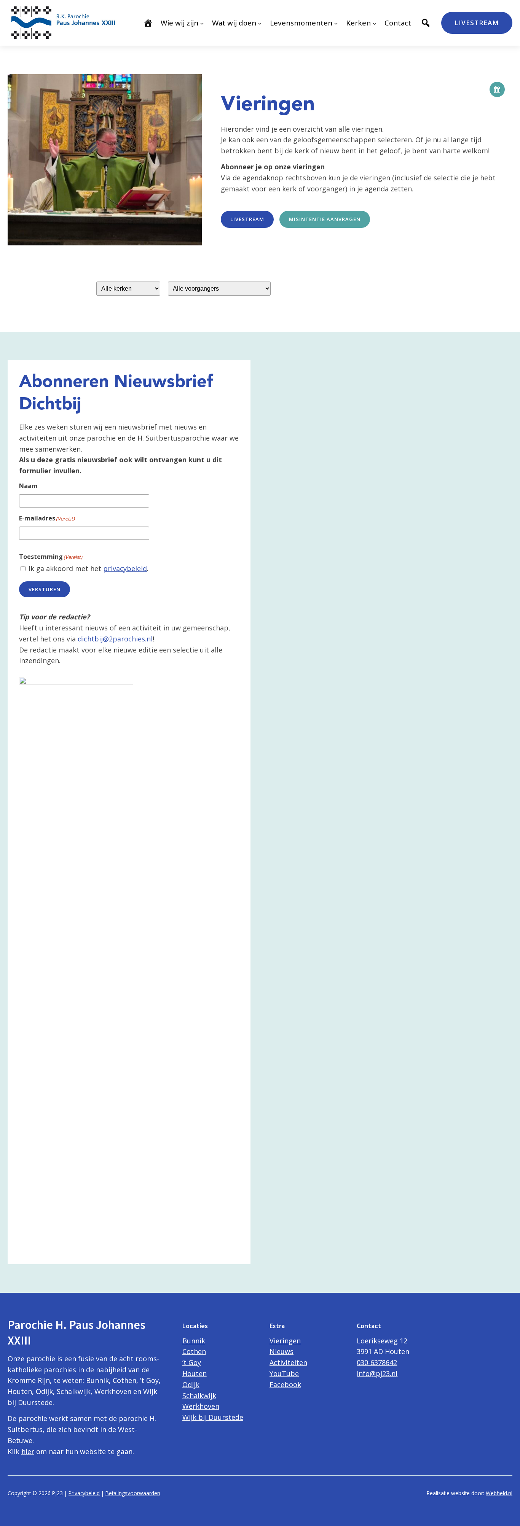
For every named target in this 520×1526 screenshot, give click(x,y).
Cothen (194, 1351)
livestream (247, 219)
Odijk (190, 1384)
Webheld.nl (499, 1493)
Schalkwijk (199, 1395)
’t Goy (191, 1362)
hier (27, 1451)
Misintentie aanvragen (324, 219)
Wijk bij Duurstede (212, 1417)
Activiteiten (288, 1362)
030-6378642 (377, 1362)
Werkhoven (200, 1406)
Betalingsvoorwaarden (132, 1493)
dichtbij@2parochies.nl (115, 638)
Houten (194, 1373)
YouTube (284, 1373)
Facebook (285, 1384)
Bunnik (193, 1340)
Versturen (45, 589)
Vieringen (285, 1340)
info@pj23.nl (377, 1373)
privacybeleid (125, 568)
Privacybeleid (84, 1493)
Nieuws (281, 1351)
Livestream (477, 22)
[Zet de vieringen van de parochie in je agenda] (497, 89)
